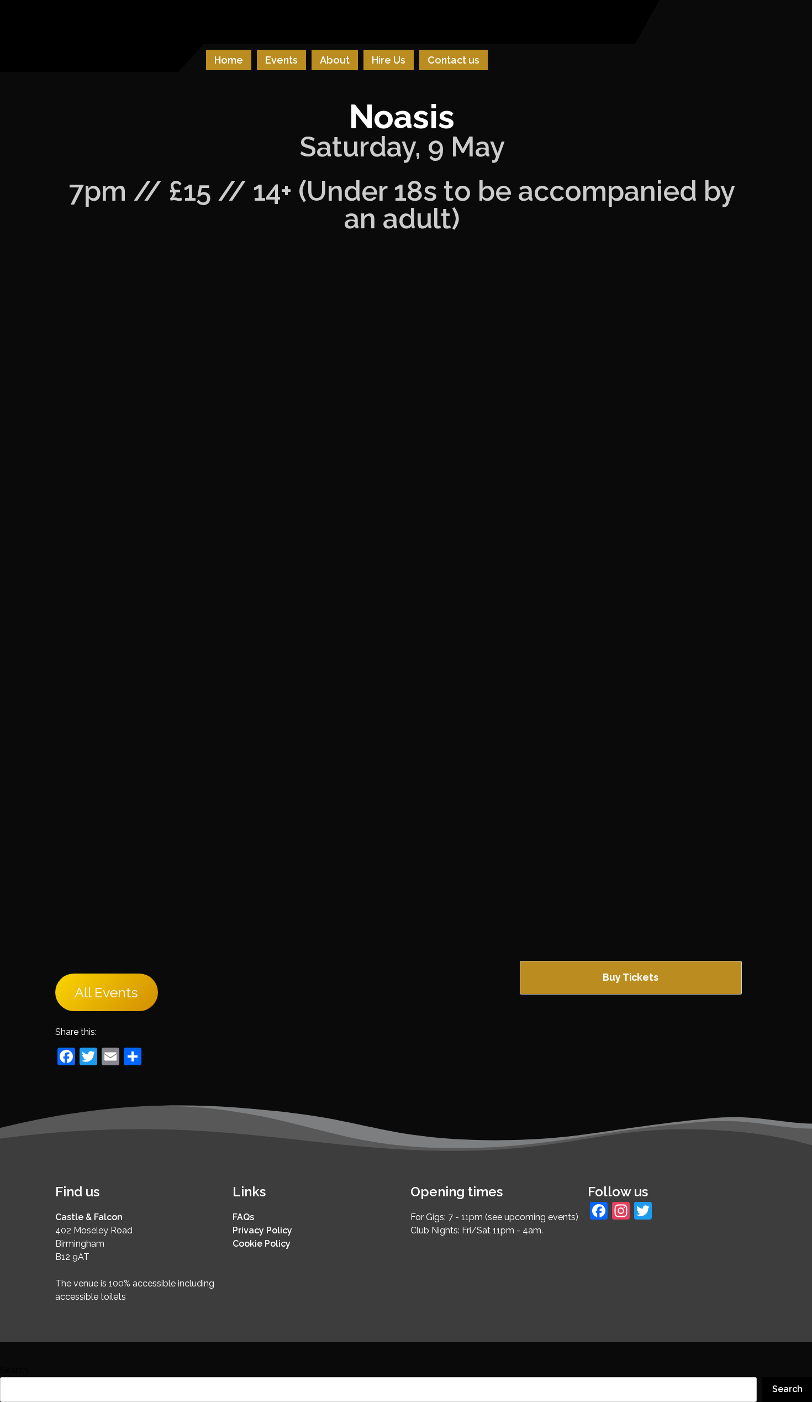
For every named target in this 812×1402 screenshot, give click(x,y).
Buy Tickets (630, 977)
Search (14, 1370)
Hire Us (388, 60)
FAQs (243, 1217)
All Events (106, 992)
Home (228, 60)
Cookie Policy (262, 1243)
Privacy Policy (262, 1230)
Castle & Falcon (89, 1217)
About (335, 60)
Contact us (453, 60)
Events (281, 60)
